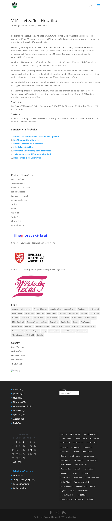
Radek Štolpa (17, 326)
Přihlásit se (18, 475)
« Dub (14, 461)
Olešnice (43, 322)
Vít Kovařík (30, 335)
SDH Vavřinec (17, 359)
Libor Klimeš (94, 313)
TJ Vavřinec (22, 25)
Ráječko (36, 331)
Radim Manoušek (42, 326)
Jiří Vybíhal (63, 313)
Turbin (14, 204)
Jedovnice (40, 313)
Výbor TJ (16, 414)
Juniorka (17, 393)
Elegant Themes (51, 517)
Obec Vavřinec (17, 179)
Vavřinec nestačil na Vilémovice (28, 143)
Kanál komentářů (21, 484)
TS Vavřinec (16, 363)
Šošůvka (40, 335)
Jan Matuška (29, 313)
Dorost (16, 389)
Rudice (28, 331)
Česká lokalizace (20, 488)
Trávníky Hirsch (18, 183)
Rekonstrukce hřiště (71, 326)
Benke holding (17, 225)
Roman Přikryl (17, 331)
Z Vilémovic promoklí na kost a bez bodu (32, 154)
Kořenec (84, 313)
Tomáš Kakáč (54, 331)
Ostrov (75, 322)
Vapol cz (15, 212)
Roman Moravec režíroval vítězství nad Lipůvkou (36, 136)
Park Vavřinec (17, 351)
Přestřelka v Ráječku (23, 147)
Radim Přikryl (57, 326)
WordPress (73, 517)
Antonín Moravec (40, 309)
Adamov (15, 309)
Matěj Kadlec (52, 318)
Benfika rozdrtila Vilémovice (26, 140)
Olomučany (54, 322)
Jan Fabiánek (94, 309)
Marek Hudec (39, 318)
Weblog (16, 419)
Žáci (15, 423)
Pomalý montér (18, 355)
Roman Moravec (88, 326)
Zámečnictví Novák (19, 196)
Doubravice (82, 309)
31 (24, 458)
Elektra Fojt (16, 221)
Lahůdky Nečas (18, 191)
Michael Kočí (64, 318)
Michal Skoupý (90, 318)
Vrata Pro (15, 217)
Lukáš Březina (26, 318)
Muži (45, 25)
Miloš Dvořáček (18, 322)
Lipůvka (15, 318)
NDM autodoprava (19, 200)
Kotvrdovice (73, 313)
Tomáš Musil (82, 331)
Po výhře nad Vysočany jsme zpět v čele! (32, 150)
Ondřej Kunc (65, 322)
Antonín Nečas (55, 309)
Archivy (62, 389)
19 (31, 450)
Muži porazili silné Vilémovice (27, 157)
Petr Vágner (85, 322)
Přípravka (17, 402)
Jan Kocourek (17, 313)
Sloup (44, 331)
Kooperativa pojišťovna (21, 187)
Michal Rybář (77, 318)
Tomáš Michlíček (68, 331)
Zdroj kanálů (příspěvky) (24, 479)
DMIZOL (14, 208)
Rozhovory (18, 410)
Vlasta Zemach (17, 335)
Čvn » (20, 461)
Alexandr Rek (26, 309)
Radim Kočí (29, 326)
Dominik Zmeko (69, 309)
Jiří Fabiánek (51, 313)
